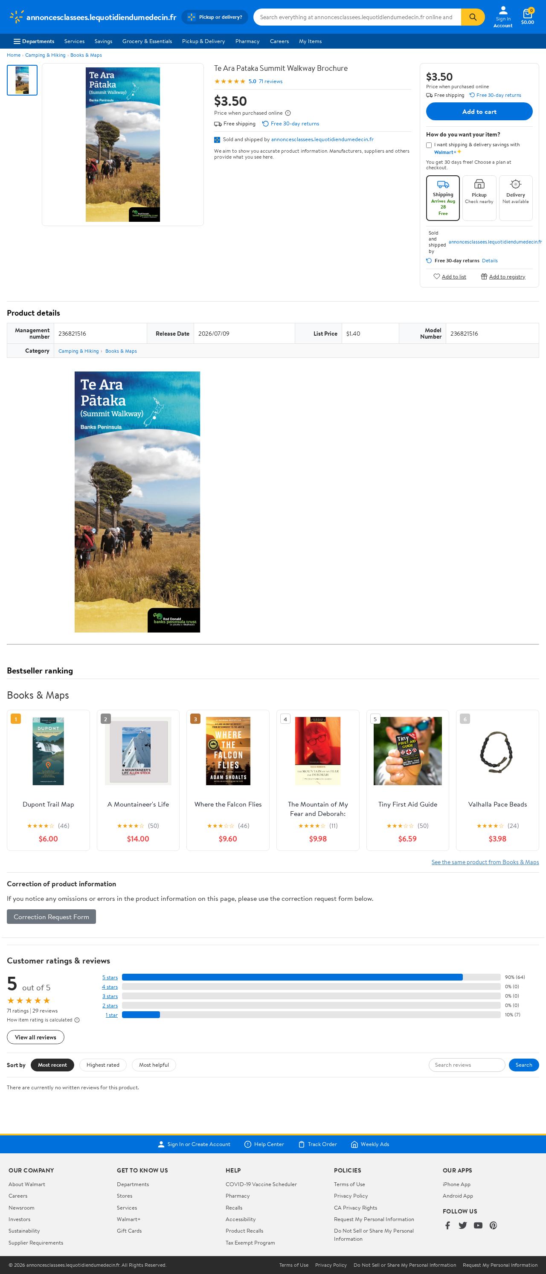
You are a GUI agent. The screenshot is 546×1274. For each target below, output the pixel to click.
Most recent (52, 1064)
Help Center (269, 1144)
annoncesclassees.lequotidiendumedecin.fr (322, 139)
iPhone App (456, 1184)
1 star (112, 1015)
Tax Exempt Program (250, 1242)
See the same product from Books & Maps (485, 862)
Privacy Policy (351, 1195)
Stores (124, 1195)
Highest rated (103, 1064)
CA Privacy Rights (355, 1207)
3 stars (110, 996)
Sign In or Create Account (199, 1144)
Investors (19, 1219)
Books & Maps (86, 54)
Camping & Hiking (45, 54)
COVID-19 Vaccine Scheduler (261, 1184)
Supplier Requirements (36, 1242)
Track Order (322, 1144)
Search (524, 1064)
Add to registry (507, 276)
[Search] (473, 17)
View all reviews (35, 1037)
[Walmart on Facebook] (447, 1226)
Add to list (454, 276)
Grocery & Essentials (147, 41)
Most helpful (154, 1064)
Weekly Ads (375, 1144)
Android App (458, 1195)
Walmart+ (129, 1219)
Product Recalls (244, 1230)
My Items (310, 41)
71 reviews (270, 81)
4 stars (110, 987)
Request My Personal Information (374, 1219)
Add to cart (479, 111)
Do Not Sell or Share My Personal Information (405, 1265)
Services (74, 41)
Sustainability (24, 1230)
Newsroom (22, 1207)
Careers (279, 41)
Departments (38, 41)
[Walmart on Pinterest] (493, 1226)
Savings (103, 41)
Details (490, 261)
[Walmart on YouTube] (478, 1226)
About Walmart (27, 1184)
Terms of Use (349, 1184)
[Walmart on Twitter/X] (463, 1226)
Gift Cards (129, 1230)
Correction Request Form (51, 916)
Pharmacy (247, 41)
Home (13, 54)
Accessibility (241, 1219)
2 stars (110, 1005)
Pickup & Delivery (203, 41)
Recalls (234, 1207)
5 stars (110, 977)
